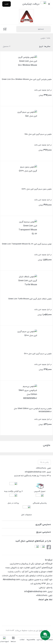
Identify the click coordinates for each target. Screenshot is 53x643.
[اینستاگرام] (43, 547)
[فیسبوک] (49, 547)
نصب (6, 4)
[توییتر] (37, 547)
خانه (48, 38)
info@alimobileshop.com (35, 472)
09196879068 (41, 468)
